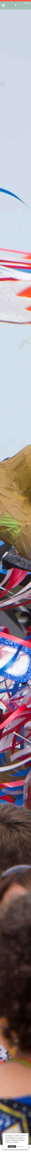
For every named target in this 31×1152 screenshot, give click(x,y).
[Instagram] (26, 3)
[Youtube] (29, 3)
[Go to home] (15, 5)
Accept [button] (12, 1146)
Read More (20, 1146)
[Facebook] (24, 3)
